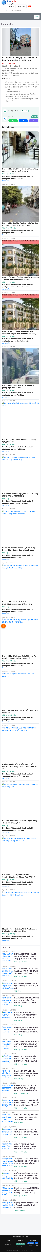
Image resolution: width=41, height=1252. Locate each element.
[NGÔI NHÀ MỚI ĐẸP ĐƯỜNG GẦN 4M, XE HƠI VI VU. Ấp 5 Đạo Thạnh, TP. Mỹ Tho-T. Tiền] (8, 1176)
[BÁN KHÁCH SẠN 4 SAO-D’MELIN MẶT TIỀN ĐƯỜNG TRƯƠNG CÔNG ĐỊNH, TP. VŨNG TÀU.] (8, 1015)
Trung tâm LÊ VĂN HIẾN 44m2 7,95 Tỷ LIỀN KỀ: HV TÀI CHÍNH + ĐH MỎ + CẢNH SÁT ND (26, 1161)
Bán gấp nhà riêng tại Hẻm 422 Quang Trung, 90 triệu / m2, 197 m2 (26, 985)
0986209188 (35, 116)
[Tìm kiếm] (32, 10)
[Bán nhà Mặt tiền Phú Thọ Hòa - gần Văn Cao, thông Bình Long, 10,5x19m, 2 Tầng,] (20, 204)
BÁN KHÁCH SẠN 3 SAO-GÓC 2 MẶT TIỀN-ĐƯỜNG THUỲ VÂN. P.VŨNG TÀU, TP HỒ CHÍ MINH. (26, 1029)
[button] (37, 42)
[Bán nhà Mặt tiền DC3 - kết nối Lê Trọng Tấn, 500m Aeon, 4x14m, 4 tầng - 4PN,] (20, 149)
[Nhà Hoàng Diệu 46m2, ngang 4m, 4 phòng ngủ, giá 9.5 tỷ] (20, 420)
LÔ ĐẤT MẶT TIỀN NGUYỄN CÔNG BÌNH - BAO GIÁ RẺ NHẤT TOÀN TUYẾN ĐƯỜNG (25, 1059)
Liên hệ (8, 1242)
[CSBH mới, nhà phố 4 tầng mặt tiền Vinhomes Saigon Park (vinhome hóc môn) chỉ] (20, 258)
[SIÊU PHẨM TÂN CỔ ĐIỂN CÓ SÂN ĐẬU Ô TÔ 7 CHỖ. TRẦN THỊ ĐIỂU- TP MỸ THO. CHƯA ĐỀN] (8, 972)
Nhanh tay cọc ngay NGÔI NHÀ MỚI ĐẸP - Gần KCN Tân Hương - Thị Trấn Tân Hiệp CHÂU (26, 1190)
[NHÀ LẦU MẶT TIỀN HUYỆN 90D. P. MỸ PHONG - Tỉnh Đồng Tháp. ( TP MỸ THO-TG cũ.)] (20, 745)
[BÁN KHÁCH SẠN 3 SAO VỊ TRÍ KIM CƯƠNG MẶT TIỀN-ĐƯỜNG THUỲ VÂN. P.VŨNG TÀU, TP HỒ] (8, 1001)
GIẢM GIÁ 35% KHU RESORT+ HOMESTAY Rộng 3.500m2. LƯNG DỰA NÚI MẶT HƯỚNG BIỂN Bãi (26, 1088)
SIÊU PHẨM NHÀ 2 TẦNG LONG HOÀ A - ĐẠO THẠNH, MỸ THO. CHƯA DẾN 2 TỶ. (25, 1146)
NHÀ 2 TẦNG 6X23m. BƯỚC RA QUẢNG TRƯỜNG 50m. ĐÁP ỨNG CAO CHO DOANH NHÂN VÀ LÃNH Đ (26, 1044)
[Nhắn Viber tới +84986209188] (33, 120)
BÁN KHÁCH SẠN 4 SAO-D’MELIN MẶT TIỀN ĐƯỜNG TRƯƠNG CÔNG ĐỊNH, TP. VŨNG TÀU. (25, 1015)
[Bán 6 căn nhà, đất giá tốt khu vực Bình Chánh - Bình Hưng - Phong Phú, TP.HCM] (20, 855)
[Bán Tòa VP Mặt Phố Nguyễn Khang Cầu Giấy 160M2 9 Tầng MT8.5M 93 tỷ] (20, 474)
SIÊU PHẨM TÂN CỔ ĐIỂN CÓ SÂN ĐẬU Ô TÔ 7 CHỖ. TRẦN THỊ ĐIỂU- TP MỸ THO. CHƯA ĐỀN (26, 971)
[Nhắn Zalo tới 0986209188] (23, 120)
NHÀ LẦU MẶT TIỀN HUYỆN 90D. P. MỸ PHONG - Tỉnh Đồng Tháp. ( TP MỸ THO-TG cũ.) (19, 766)
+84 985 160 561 (20, 1243)
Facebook (31, 1243)
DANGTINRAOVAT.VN (20, 1237)
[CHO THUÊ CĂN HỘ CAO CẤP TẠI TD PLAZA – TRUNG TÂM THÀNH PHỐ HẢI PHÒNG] (8, 1118)
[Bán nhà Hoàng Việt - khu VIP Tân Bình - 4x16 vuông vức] (20, 691)
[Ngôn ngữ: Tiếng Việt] (30, 6)
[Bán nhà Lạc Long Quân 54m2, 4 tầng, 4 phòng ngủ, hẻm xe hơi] (20, 366)
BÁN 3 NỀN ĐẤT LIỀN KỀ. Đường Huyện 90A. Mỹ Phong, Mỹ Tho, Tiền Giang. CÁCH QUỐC (26, 1073)
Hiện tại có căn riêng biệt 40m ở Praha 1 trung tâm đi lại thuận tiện (26, 1205)
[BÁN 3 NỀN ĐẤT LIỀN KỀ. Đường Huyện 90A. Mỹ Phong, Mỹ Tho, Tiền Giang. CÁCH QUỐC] (8, 1074)
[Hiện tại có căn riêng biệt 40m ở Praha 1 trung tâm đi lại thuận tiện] (8, 1205)
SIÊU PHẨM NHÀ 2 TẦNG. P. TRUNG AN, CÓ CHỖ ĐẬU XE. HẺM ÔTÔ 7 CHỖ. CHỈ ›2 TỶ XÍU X (26, 1132)
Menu (37, 17)
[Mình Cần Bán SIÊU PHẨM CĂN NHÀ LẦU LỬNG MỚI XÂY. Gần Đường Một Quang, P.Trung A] (8, 1103)
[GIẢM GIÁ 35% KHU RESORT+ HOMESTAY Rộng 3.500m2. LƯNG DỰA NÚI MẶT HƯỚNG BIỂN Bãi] (8, 1088)
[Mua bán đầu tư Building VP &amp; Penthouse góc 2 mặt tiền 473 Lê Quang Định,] (20, 909)
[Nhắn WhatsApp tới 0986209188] (13, 120)
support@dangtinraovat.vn (20, 1246)
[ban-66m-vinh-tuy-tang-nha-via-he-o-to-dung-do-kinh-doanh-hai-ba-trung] (20, 42)
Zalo (37, 1243)
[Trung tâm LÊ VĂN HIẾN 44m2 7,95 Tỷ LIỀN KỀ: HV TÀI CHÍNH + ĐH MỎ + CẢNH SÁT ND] (8, 1162)
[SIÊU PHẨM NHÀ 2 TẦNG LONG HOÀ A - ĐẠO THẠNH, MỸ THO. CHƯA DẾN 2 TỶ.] (8, 1147)
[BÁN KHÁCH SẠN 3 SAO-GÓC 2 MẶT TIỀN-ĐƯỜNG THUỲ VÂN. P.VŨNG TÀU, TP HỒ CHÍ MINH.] (8, 1030)
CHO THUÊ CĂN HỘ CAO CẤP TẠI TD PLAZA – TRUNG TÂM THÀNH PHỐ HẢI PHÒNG (26, 1117)
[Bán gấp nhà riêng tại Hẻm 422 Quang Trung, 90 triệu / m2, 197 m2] (8, 986)
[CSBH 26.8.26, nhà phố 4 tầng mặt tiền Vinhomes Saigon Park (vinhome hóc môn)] (20, 312)
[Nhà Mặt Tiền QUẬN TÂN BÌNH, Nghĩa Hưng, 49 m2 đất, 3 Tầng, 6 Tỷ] (20, 801)
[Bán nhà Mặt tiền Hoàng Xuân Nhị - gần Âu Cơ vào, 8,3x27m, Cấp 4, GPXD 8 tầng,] (20, 637)
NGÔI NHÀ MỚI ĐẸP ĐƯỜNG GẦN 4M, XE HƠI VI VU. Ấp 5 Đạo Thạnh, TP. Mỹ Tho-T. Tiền (26, 1175)
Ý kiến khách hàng (33, 1245)
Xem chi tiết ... (6, 181)
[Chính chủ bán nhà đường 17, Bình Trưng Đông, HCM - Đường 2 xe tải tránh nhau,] (20, 528)
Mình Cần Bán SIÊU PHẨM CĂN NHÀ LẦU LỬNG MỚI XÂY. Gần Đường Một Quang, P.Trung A (26, 1102)
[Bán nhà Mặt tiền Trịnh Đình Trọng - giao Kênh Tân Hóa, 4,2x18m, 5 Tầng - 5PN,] (20, 582)
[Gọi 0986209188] (5, 118)
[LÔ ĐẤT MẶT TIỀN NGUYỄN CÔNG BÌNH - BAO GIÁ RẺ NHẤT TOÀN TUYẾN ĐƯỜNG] (8, 1059)
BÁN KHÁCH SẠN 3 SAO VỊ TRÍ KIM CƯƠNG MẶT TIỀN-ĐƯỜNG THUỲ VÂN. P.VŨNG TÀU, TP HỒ (26, 1000)
